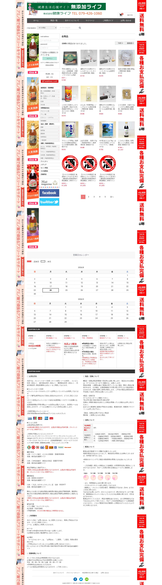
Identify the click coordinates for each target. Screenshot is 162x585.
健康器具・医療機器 (47, 88)
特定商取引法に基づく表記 (90, 573)
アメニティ (44, 161)
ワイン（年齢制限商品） (48, 152)
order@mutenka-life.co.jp (41, 531)
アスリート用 (45, 111)
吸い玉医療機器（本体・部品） (48, 92)
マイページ (90, 20)
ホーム (36, 20)
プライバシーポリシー (73, 573)
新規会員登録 (50, 65)
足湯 (42, 101)
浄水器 (43, 104)
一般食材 (43, 140)
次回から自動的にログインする (49, 53)
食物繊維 (43, 121)
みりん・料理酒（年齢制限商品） (48, 147)
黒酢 (42, 127)
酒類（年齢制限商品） (48, 143)
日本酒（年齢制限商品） (48, 155)
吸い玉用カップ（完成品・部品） (48, 97)
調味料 (43, 133)
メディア (44, 164)
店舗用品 (44, 174)
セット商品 (44, 168)
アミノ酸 (43, 114)
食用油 (43, 130)
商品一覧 (54, 20)
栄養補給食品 (45, 108)
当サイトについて (72, 20)
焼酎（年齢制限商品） (48, 158)
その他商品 (44, 171)
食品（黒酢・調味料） (48, 124)
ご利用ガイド (108, 20)
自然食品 (43, 137)
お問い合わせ (126, 20)
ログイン (49, 58)
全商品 (65, 36)
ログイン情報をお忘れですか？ (50, 62)
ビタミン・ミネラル (47, 117)
